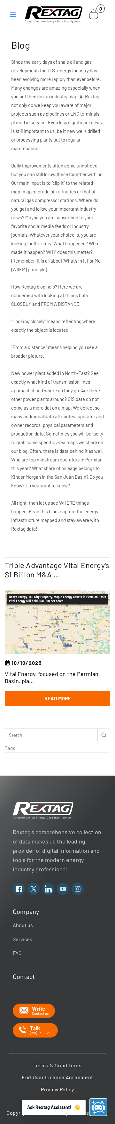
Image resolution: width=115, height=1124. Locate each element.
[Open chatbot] (98, 1107)
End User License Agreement (57, 1077)
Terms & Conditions (58, 1065)
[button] (13, 14)
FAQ (17, 953)
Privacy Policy (57, 1089)
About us (23, 925)
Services (22, 939)
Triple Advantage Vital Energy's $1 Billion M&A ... (57, 570)
